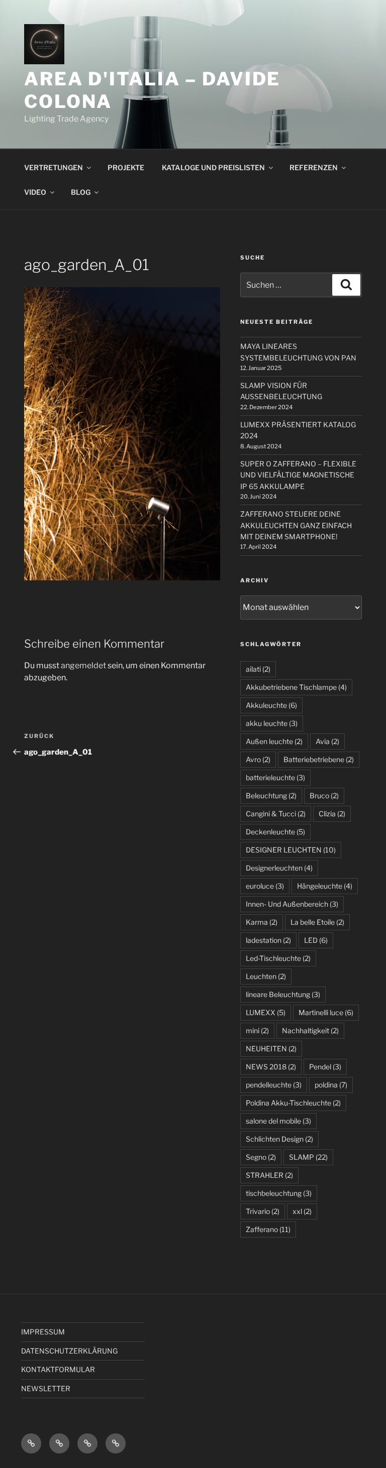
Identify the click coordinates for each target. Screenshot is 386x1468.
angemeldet (83, 665)
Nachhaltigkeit (310, 1030)
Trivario (262, 1211)
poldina (331, 1084)
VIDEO (35, 192)
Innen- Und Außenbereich (292, 904)
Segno (261, 1157)
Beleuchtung (271, 795)
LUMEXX (265, 1012)
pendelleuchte (274, 1084)
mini (257, 1030)
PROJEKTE (126, 167)
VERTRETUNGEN (53, 167)
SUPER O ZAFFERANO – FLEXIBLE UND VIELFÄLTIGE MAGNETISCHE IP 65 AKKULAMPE (298, 475)
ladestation (268, 940)
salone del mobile (278, 1121)
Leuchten (266, 976)
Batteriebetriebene (318, 759)
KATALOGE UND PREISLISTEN (213, 167)
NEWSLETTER (45, 1388)
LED (316, 940)
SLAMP (308, 1157)
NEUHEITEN (271, 1048)
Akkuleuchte (271, 705)
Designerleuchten (279, 868)
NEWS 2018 (271, 1066)
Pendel (325, 1066)
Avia (327, 741)
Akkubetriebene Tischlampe (296, 687)
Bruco (324, 795)
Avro (258, 759)
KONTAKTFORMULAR (58, 1369)
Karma (261, 922)
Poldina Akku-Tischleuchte (293, 1102)
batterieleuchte (275, 777)
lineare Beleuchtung (283, 994)
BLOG (80, 192)
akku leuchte (272, 723)
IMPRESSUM (43, 1331)
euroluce (265, 886)
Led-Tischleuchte (278, 958)
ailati (258, 669)
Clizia (332, 813)
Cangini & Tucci (276, 813)
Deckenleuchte (275, 831)
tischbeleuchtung (279, 1193)
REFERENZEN (314, 167)
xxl (302, 1211)
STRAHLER (269, 1175)
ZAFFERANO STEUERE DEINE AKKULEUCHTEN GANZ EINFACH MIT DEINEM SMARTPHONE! (296, 525)
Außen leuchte (274, 741)
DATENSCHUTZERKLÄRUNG (69, 1351)
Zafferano (268, 1229)
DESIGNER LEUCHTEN (291, 849)
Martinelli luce (326, 1012)
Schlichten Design (279, 1139)
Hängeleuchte (324, 886)
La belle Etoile (317, 922)
